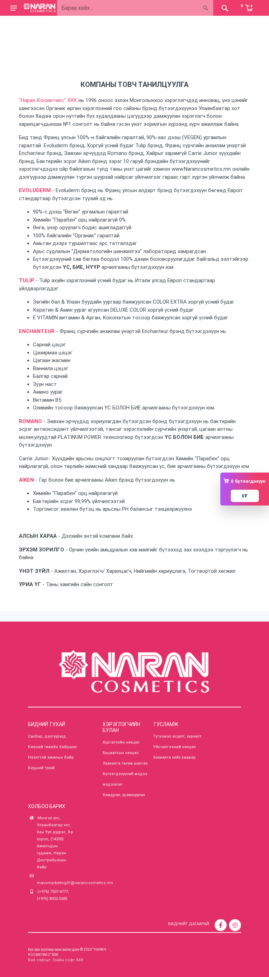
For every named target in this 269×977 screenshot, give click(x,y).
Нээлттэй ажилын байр (51, 757)
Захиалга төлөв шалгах (125, 763)
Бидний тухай (41, 768)
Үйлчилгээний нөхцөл (174, 747)
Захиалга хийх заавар (174, 757)
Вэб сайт (37, 960)
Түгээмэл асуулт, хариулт (177, 736)
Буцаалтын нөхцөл (121, 753)
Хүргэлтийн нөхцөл (121, 742)
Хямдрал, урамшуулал (124, 795)
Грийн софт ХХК (68, 960)
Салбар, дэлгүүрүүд (47, 736)
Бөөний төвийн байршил (52, 747)
